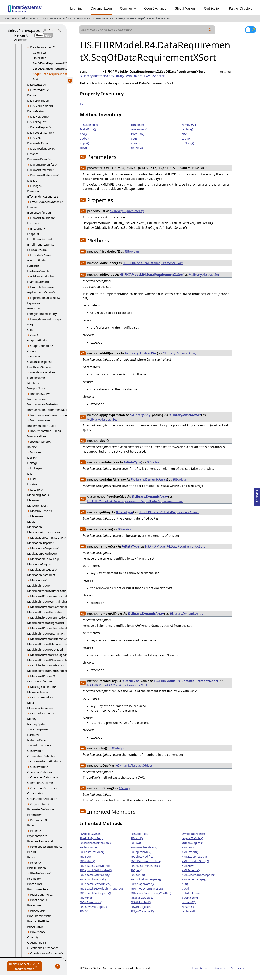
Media (31, 521)
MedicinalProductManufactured (48, 644)
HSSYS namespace (78, 18)
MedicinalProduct (38, 585)
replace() (187, 129)
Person (31, 857)
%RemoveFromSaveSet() (147, 888)
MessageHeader (37, 692)
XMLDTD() (188, 847)
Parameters (34, 814)
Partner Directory (240, 8)
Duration (33, 191)
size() (185, 134)
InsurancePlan (36, 436)
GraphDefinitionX (41, 346)
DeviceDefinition (38, 100)
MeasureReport (37, 505)
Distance (32, 154)
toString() (188, 143)
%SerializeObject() (143, 897)
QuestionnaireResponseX (46, 953)
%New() (136, 843)
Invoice (32, 447)
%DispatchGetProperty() (96, 875)
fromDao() (138, 134)
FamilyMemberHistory (42, 314)
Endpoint (33, 234)
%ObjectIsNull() (141, 852)
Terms (206, 968)
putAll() (186, 888)
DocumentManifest (39, 159)
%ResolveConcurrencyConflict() (151, 893)
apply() (84, 143)
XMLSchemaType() (194, 879)
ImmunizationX (40, 420)
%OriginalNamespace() (146, 879)
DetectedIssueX (40, 90)
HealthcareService (39, 367)
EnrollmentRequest (39, 239)
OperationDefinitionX (44, 777)
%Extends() (87, 897)
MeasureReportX (41, 511)
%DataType (132, 462)
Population (34, 878)
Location (32, 484)
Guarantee (220, 968)
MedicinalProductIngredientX (49, 628)
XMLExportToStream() (196, 856)
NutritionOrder (37, 740)
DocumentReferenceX (44, 175)
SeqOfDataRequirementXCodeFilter (56, 63)
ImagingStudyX (40, 393)
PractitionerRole (37, 889)
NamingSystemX (41, 729)
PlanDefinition (36, 868)
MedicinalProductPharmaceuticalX (52, 665)
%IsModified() (140, 833)
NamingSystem (37, 724)
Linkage (32, 463)
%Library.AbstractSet (95, 76)
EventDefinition (37, 260)
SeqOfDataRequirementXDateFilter (55, 68)
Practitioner (34, 884)
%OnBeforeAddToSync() (146, 861)
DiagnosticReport (38, 143)
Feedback (257, 496)
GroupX (35, 356)
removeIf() (189, 902)
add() (83, 134)
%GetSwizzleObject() (93, 907)
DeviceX (35, 138)
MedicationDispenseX (44, 548)
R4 (111, 18)
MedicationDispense (40, 543)
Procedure (34, 905)
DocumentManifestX (43, 164)
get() (134, 138)
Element (32, 207)
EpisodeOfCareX (40, 255)
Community (128, 8)
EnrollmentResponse (40, 244)
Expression (34, 303)
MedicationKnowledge (42, 553)
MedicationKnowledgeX (45, 559)
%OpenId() (138, 875)
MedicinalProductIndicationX (49, 617)
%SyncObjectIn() (141, 907)
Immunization (36, 399)
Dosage (32, 180)
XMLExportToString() (195, 861)
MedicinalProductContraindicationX (53, 607)
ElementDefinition (39, 212)
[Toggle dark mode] (250, 29)
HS (92, 18)
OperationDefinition (40, 772)
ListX (33, 479)
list (82, 104)
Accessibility (237, 968)
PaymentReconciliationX (46, 846)
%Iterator (125, 529)
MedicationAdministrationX (48, 537)
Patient (31, 825)
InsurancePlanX (40, 441)
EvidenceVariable (38, 271)
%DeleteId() (87, 861)
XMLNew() (188, 865)
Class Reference (56, 18)
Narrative (33, 735)
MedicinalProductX (42, 676)
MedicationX (38, 580)
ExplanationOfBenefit (41, 292)
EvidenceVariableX (42, 276)
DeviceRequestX (40, 127)
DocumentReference (40, 170)
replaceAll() (189, 911)
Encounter (34, 223)
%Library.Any (140, 415)
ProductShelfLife (38, 921)
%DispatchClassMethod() (96, 865)
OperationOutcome (40, 782)
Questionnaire (36, 942)
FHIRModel (102, 18)
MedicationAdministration (44, 532)
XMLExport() (190, 852)
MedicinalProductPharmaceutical (48, 660)
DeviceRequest (36, 122)
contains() (137, 125)
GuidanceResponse (39, 362)
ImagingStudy (36, 388)
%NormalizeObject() (144, 847)
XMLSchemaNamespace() (198, 875)
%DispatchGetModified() (96, 870)
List (29, 473)
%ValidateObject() (193, 833)
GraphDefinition (37, 340)
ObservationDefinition (41, 756)
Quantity (33, 937)
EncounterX (37, 228)
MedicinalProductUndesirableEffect (50, 671)
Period (31, 852)
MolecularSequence (40, 708)
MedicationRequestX (43, 569)
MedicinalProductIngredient (45, 623)
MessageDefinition (39, 681)
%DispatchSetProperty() (95, 893)
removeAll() (189, 125)
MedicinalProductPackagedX (49, 655)
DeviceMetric (35, 111)
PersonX (35, 862)
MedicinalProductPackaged (45, 649)
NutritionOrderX (41, 745)
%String (124, 788)
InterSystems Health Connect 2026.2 (24, 18)
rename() (188, 907)
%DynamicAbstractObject (133, 765)
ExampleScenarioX (42, 287)
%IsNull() (137, 838)
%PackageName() (142, 884)
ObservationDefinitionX (45, 761)
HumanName (36, 377)
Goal (30, 330)
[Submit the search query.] (210, 29)
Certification (212, 8)
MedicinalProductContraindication (49, 601)
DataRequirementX (125, 18)
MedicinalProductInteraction (46, 633)
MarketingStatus (38, 495)
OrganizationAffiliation (42, 798)
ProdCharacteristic (39, 916)
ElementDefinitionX (43, 218)
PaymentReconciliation (42, 841)
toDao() (187, 138)
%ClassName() (89, 847)
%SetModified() (141, 902)
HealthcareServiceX (42, 372)
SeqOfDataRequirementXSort (154, 18)
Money (31, 719)
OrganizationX (39, 804)
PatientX (35, 830)
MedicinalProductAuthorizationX (51, 596)
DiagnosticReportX (42, 148)
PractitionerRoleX (41, 894)
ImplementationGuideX (45, 431)
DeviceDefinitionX (42, 106)
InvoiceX (35, 452)
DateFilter (39, 58)
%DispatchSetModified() (95, 884)
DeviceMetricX (39, 116)
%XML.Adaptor (154, 76)
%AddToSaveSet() (91, 833)
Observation (35, 751)
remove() (137, 147)
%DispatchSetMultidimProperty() (101, 888)
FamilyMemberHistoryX (45, 319)
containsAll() (139, 129)
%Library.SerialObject (126, 76)
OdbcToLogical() (192, 843)
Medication (34, 527)
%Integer (118, 748)
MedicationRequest (39, 564)
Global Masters (185, 8)
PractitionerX (38, 900)
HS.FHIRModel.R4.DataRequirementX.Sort (153, 263)
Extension (33, 308)
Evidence (33, 266)
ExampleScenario (38, 282)
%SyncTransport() (142, 911)
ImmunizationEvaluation (43, 404)
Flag (30, 324)
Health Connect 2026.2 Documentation (25, 966)
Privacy (196, 968)
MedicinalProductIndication (45, 612)
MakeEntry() (88, 129)
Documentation (101, 8)
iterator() (137, 143)
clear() (84, 147)
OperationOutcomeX (43, 788)
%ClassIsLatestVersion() (95, 843)
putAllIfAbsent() (192, 893)
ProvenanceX (38, 932)
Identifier (33, 383)
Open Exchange (155, 8)
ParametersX (38, 820)
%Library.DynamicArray (127, 211)
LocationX (36, 489)
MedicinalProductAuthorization (47, 591)
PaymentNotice (37, 836)
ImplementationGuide (41, 425)
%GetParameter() (91, 902)
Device (31, 95)
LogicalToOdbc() (192, 838)
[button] (83, 156)
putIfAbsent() (190, 897)
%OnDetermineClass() (145, 865)
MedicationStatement (41, 575)
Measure (33, 500)
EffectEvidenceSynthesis (42, 196)
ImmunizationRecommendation (48, 409)
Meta (30, 703)
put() (185, 884)
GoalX (34, 335)
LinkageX (36, 468)
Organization (35, 793)
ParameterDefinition (40, 809)
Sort (35, 79)
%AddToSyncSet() (91, 838)
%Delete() (86, 856)
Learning (76, 8)
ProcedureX (37, 910)
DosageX (36, 186)
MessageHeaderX (41, 697)
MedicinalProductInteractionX (49, 639)
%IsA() (84, 911)
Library (32, 457)
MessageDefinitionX (43, 687)
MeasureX (36, 516)
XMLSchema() (191, 870)
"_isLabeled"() (89, 125)
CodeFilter (39, 52)
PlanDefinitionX (40, 873)
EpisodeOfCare (37, 250)
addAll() (85, 138)
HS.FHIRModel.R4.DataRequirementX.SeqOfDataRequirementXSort (135, 501)
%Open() (136, 870)
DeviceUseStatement (40, 132)
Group (31, 351)
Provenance (35, 926)
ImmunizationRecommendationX (52, 415)
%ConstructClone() (92, 852)
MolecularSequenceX (44, 713)
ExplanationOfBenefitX (45, 298)
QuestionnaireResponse (42, 948)
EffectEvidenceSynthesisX (46, 202)
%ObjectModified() (143, 856)
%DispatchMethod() (93, 879)
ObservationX (39, 767)
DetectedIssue (36, 84)
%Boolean (132, 251)
